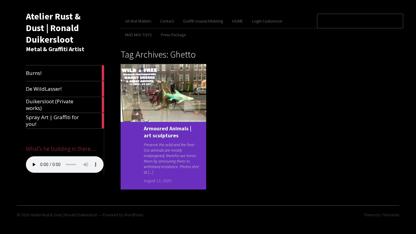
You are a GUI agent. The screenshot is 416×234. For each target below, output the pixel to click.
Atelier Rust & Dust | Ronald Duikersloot (53, 27)
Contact (167, 21)
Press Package (173, 34)
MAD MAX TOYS (138, 34)
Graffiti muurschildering (203, 21)
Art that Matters (138, 21)
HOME (237, 21)
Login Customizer (267, 21)
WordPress (133, 215)
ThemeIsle (390, 215)
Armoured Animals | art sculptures (167, 132)
